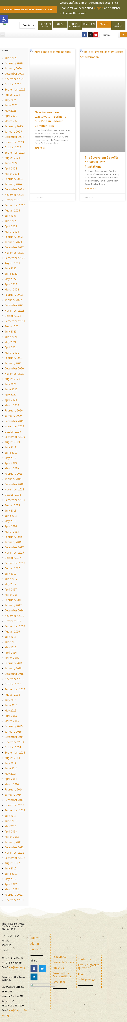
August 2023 (12, 210)
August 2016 (12, 631)
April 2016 (11, 652)
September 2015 (15, 689)
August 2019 (12, 442)
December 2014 (14, 737)
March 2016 (12, 658)
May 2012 (10, 879)
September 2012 (15, 858)
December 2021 (14, 305)
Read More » (40, 148)
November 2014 (14, 742)
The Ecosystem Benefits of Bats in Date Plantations (101, 162)
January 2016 (13, 668)
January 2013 (13, 842)
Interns (35, 938)
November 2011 (14, 900)
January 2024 (13, 184)
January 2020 (13, 415)
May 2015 (10, 710)
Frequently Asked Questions (89, 966)
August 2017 (12, 568)
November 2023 (14, 195)
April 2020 (11, 400)
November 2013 (14, 805)
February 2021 (14, 358)
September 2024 (15, 152)
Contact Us (85, 959)
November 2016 (14, 616)
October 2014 (13, 747)
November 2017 (14, 552)
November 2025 (14, 79)
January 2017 (13, 605)
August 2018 (12, 505)
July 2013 (10, 816)
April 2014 (11, 779)
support (99, 8)
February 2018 (13, 537)
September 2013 (15, 810)
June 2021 (11, 337)
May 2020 (10, 395)
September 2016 (15, 626)
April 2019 (11, 463)
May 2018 (10, 521)
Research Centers (63, 962)
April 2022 (11, 284)
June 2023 (11, 221)
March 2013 (12, 837)
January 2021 (13, 363)
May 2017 (10, 584)
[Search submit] (123, 34)
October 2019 (13, 431)
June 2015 (11, 705)
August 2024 (12, 158)
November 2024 (14, 142)
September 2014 (15, 752)
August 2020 (12, 379)
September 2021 (15, 321)
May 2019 (10, 458)
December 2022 (14, 247)
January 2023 (13, 242)
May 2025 (10, 110)
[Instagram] (90, 34)
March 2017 (12, 595)
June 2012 (11, 873)
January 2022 (13, 300)
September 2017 (15, 563)
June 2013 (11, 821)
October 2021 (13, 316)
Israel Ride (59, 982)
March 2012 (12, 889)
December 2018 (14, 484)
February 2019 (13, 473)
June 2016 (11, 642)
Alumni (35, 943)
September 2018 (15, 500)
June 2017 (11, 579)
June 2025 (11, 105)
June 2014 (11, 768)
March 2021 (12, 352)
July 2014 (10, 763)
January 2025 (13, 131)
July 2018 (10, 510)
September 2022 (15, 258)
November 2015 (14, 679)
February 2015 (14, 726)
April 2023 (11, 226)
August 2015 (12, 694)
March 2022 (12, 289)
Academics (59, 956)
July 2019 (10, 447)
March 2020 (12, 405)
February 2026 (14, 63)
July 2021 (10, 331)
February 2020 (14, 410)
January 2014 (13, 794)
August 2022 (12, 263)
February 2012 (14, 894)
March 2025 (12, 121)
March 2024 (12, 173)
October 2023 (13, 200)
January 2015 (13, 731)
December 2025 (14, 73)
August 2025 (12, 95)
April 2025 (11, 116)
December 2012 (14, 847)
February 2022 (14, 294)
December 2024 (14, 137)
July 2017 (10, 573)
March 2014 (12, 784)
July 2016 (10, 637)
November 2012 (14, 852)
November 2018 (14, 489)
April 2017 (11, 589)
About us (58, 968)
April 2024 (11, 168)
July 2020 (10, 384)
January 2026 (13, 68)
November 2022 (14, 252)
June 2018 (11, 516)
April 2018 (11, 526)
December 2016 (14, 610)
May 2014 (10, 773)
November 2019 (14, 426)
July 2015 (10, 700)
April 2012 (11, 884)
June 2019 (11, 452)
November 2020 (14, 373)
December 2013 (14, 800)
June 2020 (11, 389)
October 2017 (13, 558)
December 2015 (14, 673)
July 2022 (11, 268)
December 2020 (14, 368)
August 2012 (12, 863)
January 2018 (13, 542)
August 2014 (12, 758)
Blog (81, 973)
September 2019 (15, 437)
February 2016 (13, 663)
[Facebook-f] (84, 34)
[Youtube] (95, 34)
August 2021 (12, 326)
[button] (2, 34)
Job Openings (86, 979)
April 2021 (11, 347)
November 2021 (14, 310)
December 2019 (14, 421)
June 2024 (11, 163)
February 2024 (14, 179)
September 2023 (15, 205)
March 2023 (12, 231)
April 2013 (11, 831)
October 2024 (13, 147)
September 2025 (15, 89)
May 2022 (10, 279)
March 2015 (12, 721)
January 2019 (13, 479)
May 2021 (10, 342)
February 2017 (14, 600)
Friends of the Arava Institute (62, 974)
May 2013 (10, 826)
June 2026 (11, 58)
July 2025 (11, 100)
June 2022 (11, 273)
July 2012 (10, 868)
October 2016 (13, 621)
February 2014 (13, 789)
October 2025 (13, 84)
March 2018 (12, 531)
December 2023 (14, 189)
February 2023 (14, 237)
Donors (35, 949)
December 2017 (14, 547)
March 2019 (12, 468)
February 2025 (14, 126)
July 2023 (10, 216)
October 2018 (13, 494)
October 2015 (13, 684)
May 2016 (10, 647)
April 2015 (11, 716)
